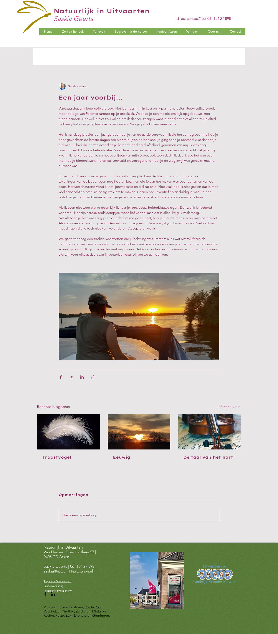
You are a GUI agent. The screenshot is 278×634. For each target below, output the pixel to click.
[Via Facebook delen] (61, 377)
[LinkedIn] (53, 594)
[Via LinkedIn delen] (82, 377)
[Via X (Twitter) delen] (71, 377)
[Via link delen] (93, 377)
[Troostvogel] (68, 431)
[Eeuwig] (139, 431)
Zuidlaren (83, 611)
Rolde (89, 607)
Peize (60, 615)
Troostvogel (56, 457)
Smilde (68, 611)
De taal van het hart (208, 457)
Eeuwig (121, 457)
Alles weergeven (229, 406)
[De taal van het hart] (209, 431)
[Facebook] (45, 594)
